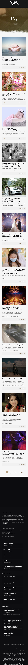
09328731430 (8, 535)
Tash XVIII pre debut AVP (12, 379)
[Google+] (13, 648)
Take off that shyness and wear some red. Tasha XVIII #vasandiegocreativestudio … (13, 453)
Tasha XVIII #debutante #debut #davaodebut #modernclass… (11, 415)
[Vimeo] (15, 648)
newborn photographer (13, 664)
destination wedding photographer (14, 660)
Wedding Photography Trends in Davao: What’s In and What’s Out (13, 94)
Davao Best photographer (13, 659)
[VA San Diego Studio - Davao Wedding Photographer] (14, 4)
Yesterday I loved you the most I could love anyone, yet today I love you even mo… (13, 235)
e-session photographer (17, 661)
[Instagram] (17, 648)
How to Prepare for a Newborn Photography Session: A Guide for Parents (13, 130)
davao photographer (15, 655)
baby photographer (20, 664)
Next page (21, 472)
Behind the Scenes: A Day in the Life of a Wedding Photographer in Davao (13, 165)
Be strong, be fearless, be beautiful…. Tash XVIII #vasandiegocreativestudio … (13, 308)
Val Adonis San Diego (7, 655)
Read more (22, 67)
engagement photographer (13, 663)
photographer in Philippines (14, 658)
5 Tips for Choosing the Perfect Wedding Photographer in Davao (11, 200)
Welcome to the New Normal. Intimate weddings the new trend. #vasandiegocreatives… (13, 271)
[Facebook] (11, 648)
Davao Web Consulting (18, 646)
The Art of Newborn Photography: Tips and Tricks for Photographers (13, 59)
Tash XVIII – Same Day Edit (13, 345)
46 (15, 472)
